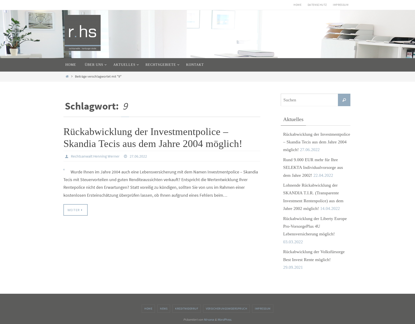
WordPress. (224, 320)
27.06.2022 (138, 156)
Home (297, 4)
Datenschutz (317, 4)
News (163, 308)
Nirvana (209, 320)
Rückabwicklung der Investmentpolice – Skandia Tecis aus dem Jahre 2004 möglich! (316, 142)
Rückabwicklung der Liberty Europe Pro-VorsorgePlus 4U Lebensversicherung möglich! (315, 226)
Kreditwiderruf (186, 308)
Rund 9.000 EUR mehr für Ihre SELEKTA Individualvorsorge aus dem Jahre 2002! (313, 167)
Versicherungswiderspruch (226, 308)
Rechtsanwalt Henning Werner (95, 156)
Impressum (340, 4)
